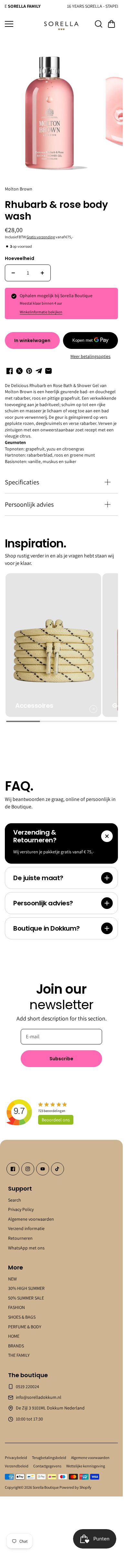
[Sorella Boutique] (61, 24)
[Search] (98, 23)
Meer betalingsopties (90, 353)
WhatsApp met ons (26, 1240)
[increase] (42, 269)
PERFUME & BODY (24, 1319)
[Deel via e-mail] (48, 367)
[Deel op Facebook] (10, 367)
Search (14, 1192)
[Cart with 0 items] (111, 23)
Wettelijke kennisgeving (85, 1458)
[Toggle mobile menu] (22, 24)
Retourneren (20, 1230)
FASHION (16, 1300)
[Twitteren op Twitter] (19, 367)
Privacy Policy (21, 1202)
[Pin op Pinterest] (29, 367)
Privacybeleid (16, 1450)
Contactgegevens (47, 1458)
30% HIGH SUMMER (26, 1281)
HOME (13, 1329)
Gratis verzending (40, 233)
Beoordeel (56, 1112)
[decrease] (13, 269)
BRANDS (16, 1338)
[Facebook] (12, 1161)
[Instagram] (27, 1161)
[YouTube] (42, 1161)
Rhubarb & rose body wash (56, 207)
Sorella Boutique (46, 1479)
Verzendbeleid (16, 1458)
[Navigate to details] (91, 702)
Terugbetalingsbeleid (49, 1450)
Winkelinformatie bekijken (41, 308)
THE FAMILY (19, 1348)
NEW (12, 1271)
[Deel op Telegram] (39, 367)
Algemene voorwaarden (31, 1211)
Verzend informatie (26, 1221)
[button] (111, 23)
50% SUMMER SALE (26, 1290)
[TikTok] (57, 1161)
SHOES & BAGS (22, 1309)
